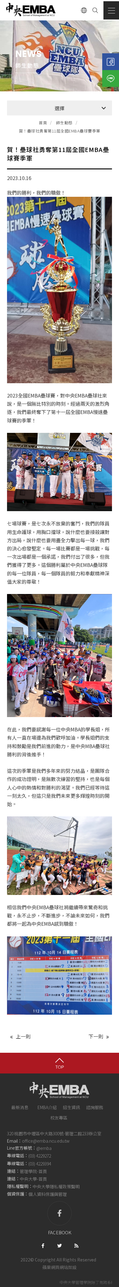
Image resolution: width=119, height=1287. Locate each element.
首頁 (43, 123)
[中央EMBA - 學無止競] (30, 10)
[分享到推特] (59, 1244)
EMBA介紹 (47, 1107)
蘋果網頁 (51, 1267)
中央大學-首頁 (33, 1179)
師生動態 (64, 123)
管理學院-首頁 (33, 1171)
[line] (110, 78)
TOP (60, 1067)
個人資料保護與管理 (47, 1194)
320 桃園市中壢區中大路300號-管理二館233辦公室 (54, 1133)
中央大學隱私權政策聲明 (56, 1186)
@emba (44, 1148)
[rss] (76, 1244)
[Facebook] (110, 61)
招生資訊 (71, 1107)
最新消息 (19, 1107)
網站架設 (68, 1267)
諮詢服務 (94, 1107)
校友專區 (58, 1118)
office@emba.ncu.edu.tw (46, 1141)
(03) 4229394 (39, 1164)
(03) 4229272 (39, 1156)
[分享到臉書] (43, 1244)
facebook (59, 1232)
